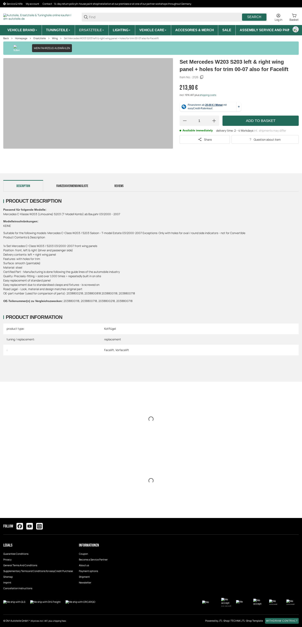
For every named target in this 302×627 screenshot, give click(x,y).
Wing (55, 38)
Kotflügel (110, 329)
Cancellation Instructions (17, 588)
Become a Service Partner (93, 559)
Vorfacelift (122, 350)
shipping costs (208, 95)
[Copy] (201, 77)
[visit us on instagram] (39, 526)
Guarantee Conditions (15, 554)
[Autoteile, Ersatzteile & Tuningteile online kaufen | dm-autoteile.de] (39, 17)
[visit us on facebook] (19, 526)
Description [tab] (23, 186)
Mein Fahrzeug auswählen (52, 48)
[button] (295, 526)
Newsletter (85, 582)
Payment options (88, 571)
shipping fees (59, 620)
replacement (112, 339)
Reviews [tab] (118, 186)
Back (6, 38)
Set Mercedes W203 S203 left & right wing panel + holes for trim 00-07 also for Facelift (111, 38)
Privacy (7, 559)
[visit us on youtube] (29, 526)
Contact (47, 4)
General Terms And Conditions (20, 565)
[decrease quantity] (185, 120)
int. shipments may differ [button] (270, 130)
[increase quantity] (214, 120)
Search (254, 17)
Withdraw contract (282, 620)
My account (32, 4)
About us (84, 565)
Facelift (109, 350)
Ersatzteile (39, 38)
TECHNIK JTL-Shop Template (247, 620)
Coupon (83, 554)
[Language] (296, 29)
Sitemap (8, 577)
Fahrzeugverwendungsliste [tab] (72, 186)
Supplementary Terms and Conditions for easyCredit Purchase (38, 571)
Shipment (84, 577)
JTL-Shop (224, 620)
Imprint (7, 582)
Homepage (21, 38)
